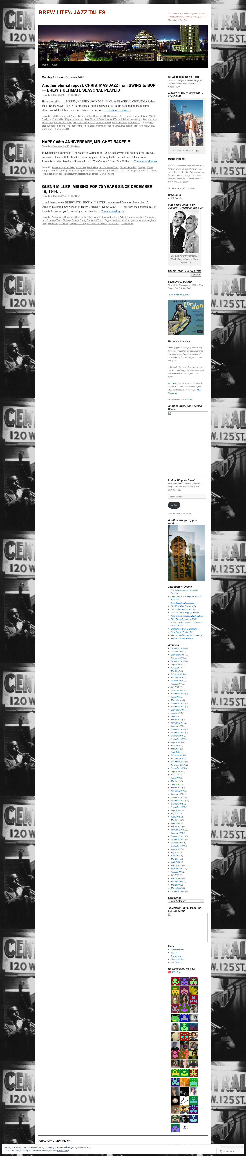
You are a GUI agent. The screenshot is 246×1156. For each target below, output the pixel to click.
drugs (76, 170)
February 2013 (177, 790)
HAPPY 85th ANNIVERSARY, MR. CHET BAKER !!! (86, 141)
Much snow (47, 122)
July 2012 (175, 813)
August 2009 (176, 871)
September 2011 (178, 845)
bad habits (55, 170)
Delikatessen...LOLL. (114, 115)
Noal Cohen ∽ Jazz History (183, 609)
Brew (77, 94)
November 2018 (178, 661)
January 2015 (177, 725)
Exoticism (46, 119)
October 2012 (177, 803)
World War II (134, 122)
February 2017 (177, 690)
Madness (152, 119)
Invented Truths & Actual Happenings (120, 216)
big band (61, 125)
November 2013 (178, 764)
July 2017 (175, 687)
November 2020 (178, 648)
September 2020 (178, 654)
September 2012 (178, 806)
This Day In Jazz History (182, 638)
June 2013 (175, 777)
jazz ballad (126, 125)
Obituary (67, 220)
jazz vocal (151, 170)
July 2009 (175, 875)
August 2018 (176, 664)
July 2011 (175, 852)
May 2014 (175, 748)
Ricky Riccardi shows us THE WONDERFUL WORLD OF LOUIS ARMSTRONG (186, 622)
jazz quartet (140, 170)
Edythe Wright (148, 115)
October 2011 (177, 842)
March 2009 (176, 878)
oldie (151, 125)
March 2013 (176, 787)
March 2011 (176, 865)
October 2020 (177, 651)
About (55, 64)
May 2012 (175, 819)
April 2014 (175, 751)
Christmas (98, 115)
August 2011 (176, 849)
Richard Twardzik (128, 167)
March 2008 (176, 887)
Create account (177, 949)
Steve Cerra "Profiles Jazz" (182, 631)
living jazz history (78, 223)
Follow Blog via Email (181, 480)
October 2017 (177, 680)
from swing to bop (80, 125)
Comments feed (177, 959)
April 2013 (175, 784)
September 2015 (178, 709)
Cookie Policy (63, 1150)
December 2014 (178, 729)
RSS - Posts (176, 972)
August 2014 (176, 742)
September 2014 (178, 738)
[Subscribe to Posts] (169, 972)
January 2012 (177, 832)
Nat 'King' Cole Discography (183, 606)
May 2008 (175, 884)
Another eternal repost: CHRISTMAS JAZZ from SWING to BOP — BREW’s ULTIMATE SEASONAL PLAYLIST (98, 87)
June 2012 (175, 816)
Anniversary (57, 167)
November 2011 (178, 839)
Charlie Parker (85, 115)
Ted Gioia (172, 383)
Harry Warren (94, 216)
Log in (173, 952)
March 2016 (176, 700)
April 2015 (175, 716)
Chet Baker (69, 167)
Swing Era (72, 122)
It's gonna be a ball (74, 119)
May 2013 (175, 781)
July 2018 (175, 667)
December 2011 (178, 836)
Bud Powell (71, 115)
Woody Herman (119, 122)
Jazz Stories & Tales (108, 167)
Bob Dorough (58, 115)
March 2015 (176, 719)
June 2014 (175, 745)
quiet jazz (57, 173)
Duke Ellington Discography (183, 602)
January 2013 (177, 794)
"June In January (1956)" (179, 294)
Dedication (92, 167)
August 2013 (176, 771)
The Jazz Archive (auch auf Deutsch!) (187, 635)
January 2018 (177, 677)
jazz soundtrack (140, 125)
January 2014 (177, 758)
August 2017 (176, 683)
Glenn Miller (58, 119)
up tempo (93, 173)
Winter (150, 167)
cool (68, 125)
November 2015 (178, 706)
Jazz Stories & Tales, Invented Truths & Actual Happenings (113, 119)
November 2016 (178, 693)
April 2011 (175, 862)
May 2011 (175, 858)
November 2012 (178, 800)
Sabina (75, 220)
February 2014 (177, 755)
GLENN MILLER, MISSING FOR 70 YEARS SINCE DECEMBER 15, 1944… (97, 189)
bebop (52, 125)
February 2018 (177, 674)
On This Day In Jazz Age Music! (185, 612)
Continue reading (119, 110)
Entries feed (176, 955)
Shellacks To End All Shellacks (184, 628)
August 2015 (176, 712)
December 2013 (178, 761)
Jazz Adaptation (147, 216)
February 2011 (177, 868)
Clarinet (126, 220)
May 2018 (175, 670)
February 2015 (177, 722)
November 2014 (178, 732)
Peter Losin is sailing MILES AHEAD (187, 615)
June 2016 (175, 696)
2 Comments (127, 223)
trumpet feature (80, 173)
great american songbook (102, 125)
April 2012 (175, 823)
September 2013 (178, 768)
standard (68, 173)
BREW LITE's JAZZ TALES (72, 12)
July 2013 (175, 774)
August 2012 (176, 810)
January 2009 (177, 881)
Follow (174, 505)
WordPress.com (178, 962)
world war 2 (47, 128)
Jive (145, 119)
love (44, 173)
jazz (118, 125)
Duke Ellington (133, 115)
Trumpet (142, 167)
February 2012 (177, 829)
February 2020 (177, 657)
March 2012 (176, 826)
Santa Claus (60, 122)
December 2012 (178, 797)
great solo (111, 170)
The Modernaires (86, 122)
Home (45, 64)
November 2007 (178, 891)
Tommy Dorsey (103, 122)
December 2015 (178, 703)
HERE (189, 399)
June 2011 (175, 855)
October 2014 (177, 735)
